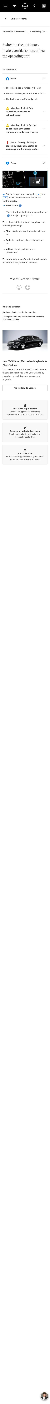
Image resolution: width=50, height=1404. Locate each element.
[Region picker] (34, 6)
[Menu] (5, 5)
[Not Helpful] (27, 287)
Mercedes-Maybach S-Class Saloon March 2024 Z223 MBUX (22, 31)
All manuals (7, 31)
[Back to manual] (6, 19)
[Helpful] (19, 287)
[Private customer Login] (44, 6)
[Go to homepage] (25, 6)
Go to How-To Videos (25, 387)
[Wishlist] (14, 6)
